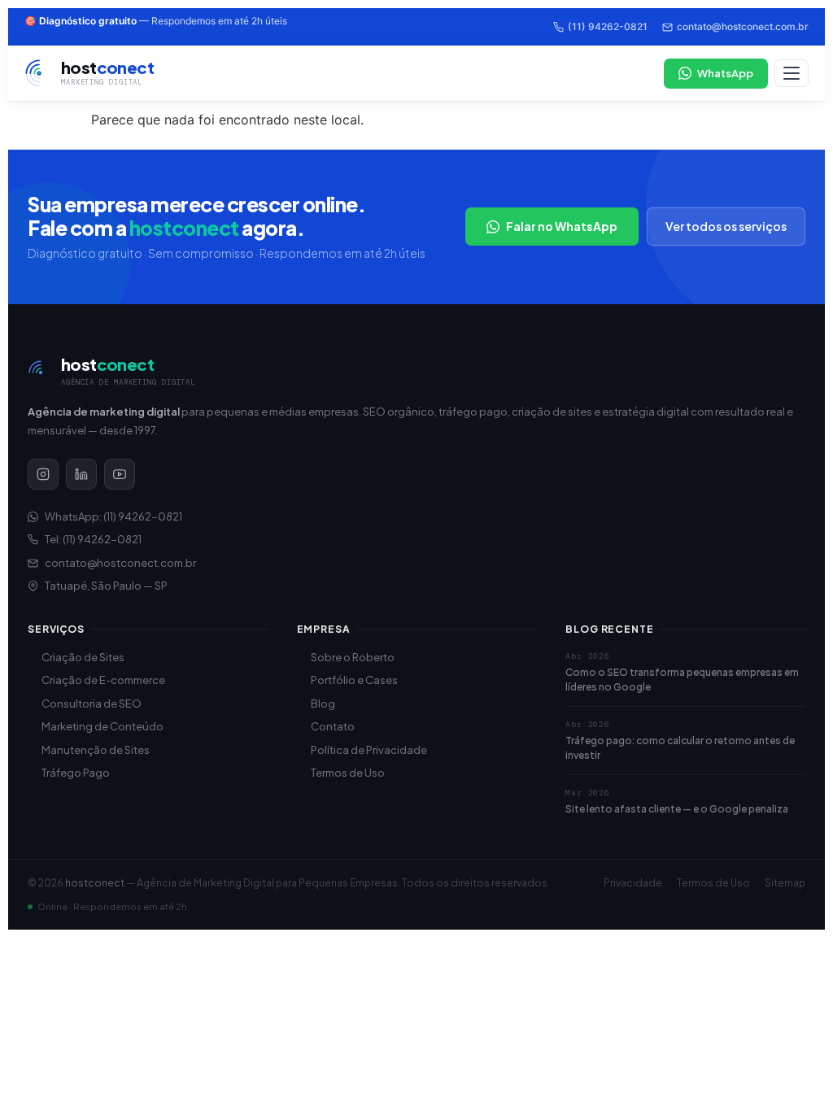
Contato (333, 726)
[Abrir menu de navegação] (791, 73)
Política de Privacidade (369, 749)
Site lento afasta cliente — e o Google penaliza (676, 809)
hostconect (94, 883)
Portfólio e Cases (354, 679)
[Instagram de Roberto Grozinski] (43, 474)
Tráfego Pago (75, 772)
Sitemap (785, 883)
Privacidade (633, 883)
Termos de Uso (348, 772)
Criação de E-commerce (103, 679)
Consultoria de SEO (91, 703)
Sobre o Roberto (353, 657)
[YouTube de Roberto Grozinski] (119, 474)
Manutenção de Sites (95, 749)
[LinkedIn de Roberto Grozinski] (81, 474)
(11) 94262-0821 (608, 26)
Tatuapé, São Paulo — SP (106, 585)
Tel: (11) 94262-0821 (93, 539)
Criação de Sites (82, 657)
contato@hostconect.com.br (743, 26)
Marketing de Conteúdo (102, 726)
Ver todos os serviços (726, 226)
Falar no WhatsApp (561, 226)
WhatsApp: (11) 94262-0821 (113, 516)
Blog (323, 703)
